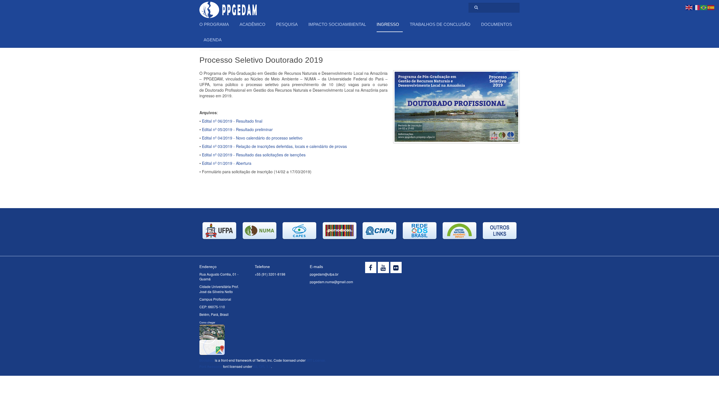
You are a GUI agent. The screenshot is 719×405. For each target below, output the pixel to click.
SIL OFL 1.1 (262, 366)
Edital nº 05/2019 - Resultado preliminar (237, 129)
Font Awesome (210, 366)
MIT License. (316, 360)
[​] (370, 267)
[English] (689, 7)
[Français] (696, 7)
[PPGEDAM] (228, 7)
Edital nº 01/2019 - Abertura (226, 163)
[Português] (703, 7)
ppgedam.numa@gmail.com (331, 281)
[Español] (711, 7)
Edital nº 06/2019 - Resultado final (232, 121)
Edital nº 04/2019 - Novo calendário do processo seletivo (252, 138)
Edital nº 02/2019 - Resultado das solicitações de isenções (254, 155)
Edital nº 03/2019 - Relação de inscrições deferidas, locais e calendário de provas (274, 146)
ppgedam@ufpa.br (324, 274)
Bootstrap (206, 360)
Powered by (494, 269)
